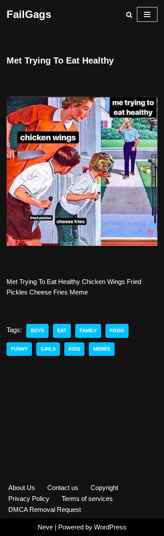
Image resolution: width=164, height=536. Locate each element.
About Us (21, 487)
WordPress (110, 527)
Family (88, 330)
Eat (61, 330)
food (117, 330)
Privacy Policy (28, 498)
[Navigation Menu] (147, 14)
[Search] (129, 14)
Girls (48, 348)
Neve (45, 527)
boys (37, 330)
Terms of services (87, 498)
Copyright (104, 487)
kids (74, 348)
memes (101, 348)
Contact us (62, 487)
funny (19, 348)
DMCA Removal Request (44, 509)
